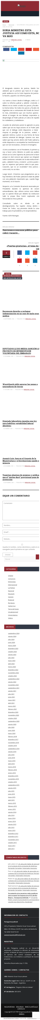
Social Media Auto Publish (11, 1018)
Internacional (12, 585)
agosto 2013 (12, 824)
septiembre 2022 (13, 679)
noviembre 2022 (13, 673)
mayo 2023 (11, 661)
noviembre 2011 (13, 840)
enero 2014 (12, 821)
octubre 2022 (12, 676)
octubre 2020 (12, 718)
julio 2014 (11, 815)
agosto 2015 (12, 788)
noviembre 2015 (13, 779)
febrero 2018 (12, 736)
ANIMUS (21, 1014)
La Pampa (11, 588)
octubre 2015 (12, 782)
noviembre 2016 (13, 743)
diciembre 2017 (13, 739)
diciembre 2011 (13, 837)
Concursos (11, 579)
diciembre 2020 (13, 712)
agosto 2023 (12, 655)
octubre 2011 (12, 843)
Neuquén (11, 594)
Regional (11, 600)
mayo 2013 (11, 830)
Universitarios (13, 615)
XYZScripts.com (32, 1018)
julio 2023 (11, 658)
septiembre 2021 (13, 688)
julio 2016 (11, 755)
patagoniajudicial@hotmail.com (14, 935)
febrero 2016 (12, 770)
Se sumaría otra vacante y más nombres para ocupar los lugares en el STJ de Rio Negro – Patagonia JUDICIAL (23, 895)
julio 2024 (11, 639)
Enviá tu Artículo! (31, 1007)
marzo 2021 (12, 706)
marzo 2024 (12, 646)
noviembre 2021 (13, 685)
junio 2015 (11, 794)
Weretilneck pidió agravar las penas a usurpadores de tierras (20, 385)
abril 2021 (11, 703)
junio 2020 (11, 730)
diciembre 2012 (13, 834)
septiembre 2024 (13, 633)
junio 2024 (11, 642)
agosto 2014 (12, 812)
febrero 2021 (12, 709)
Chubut (10, 576)
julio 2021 (11, 694)
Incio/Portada (9, 1007)
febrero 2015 (12, 806)
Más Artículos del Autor (12, 278)
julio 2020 (11, 727)
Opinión (10, 597)
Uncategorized (13, 612)
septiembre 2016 (13, 749)
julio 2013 (11, 827)
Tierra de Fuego (13, 609)
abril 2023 (11, 664)
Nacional (5, 21)
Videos (10, 618)
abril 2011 (11, 849)
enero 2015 (12, 809)
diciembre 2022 (13, 670)
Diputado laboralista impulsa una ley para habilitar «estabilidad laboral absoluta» (20, 423)
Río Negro (11, 603)
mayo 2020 (11, 733)
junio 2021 (11, 697)
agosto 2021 (12, 691)
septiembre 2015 (13, 785)
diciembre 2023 (13, 648)
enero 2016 (12, 773)
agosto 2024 (12, 636)
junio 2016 (11, 758)
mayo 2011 (11, 846)
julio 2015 (11, 791)
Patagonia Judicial (16, 40)
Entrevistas (12, 582)
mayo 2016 (11, 761)
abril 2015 (11, 800)
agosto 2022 (12, 682)
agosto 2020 (12, 724)
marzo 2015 (12, 803)
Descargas (20, 1007)
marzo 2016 (12, 767)
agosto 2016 (12, 752)
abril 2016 (11, 764)
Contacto (21, 1009)
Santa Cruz (12, 606)
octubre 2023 (12, 652)
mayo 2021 (11, 700)
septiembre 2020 (13, 721)
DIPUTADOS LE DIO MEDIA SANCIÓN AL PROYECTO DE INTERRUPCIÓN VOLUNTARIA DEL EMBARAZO (21, 350)
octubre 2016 (12, 746)
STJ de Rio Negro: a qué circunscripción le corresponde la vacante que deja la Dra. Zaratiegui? (23, 900)
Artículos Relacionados (12, 276)
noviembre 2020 (13, 715)
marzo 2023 (12, 667)
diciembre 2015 (13, 776)
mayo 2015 (11, 797)
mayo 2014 (11, 818)
